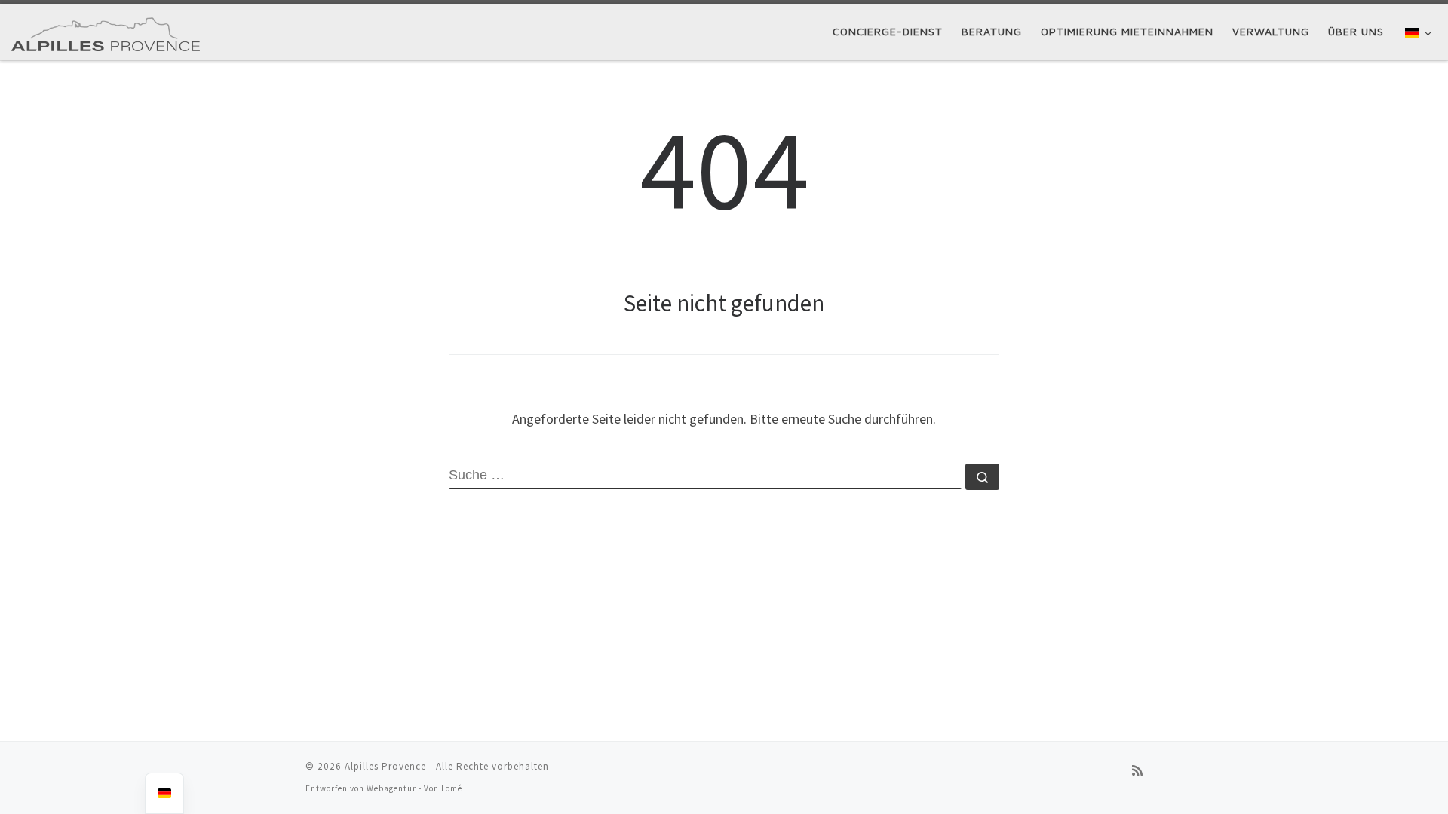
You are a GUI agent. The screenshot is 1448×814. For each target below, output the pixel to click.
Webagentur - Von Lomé (414, 788)
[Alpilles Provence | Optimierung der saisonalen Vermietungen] (105, 31)
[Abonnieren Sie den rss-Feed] (1137, 770)
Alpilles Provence (385, 766)
